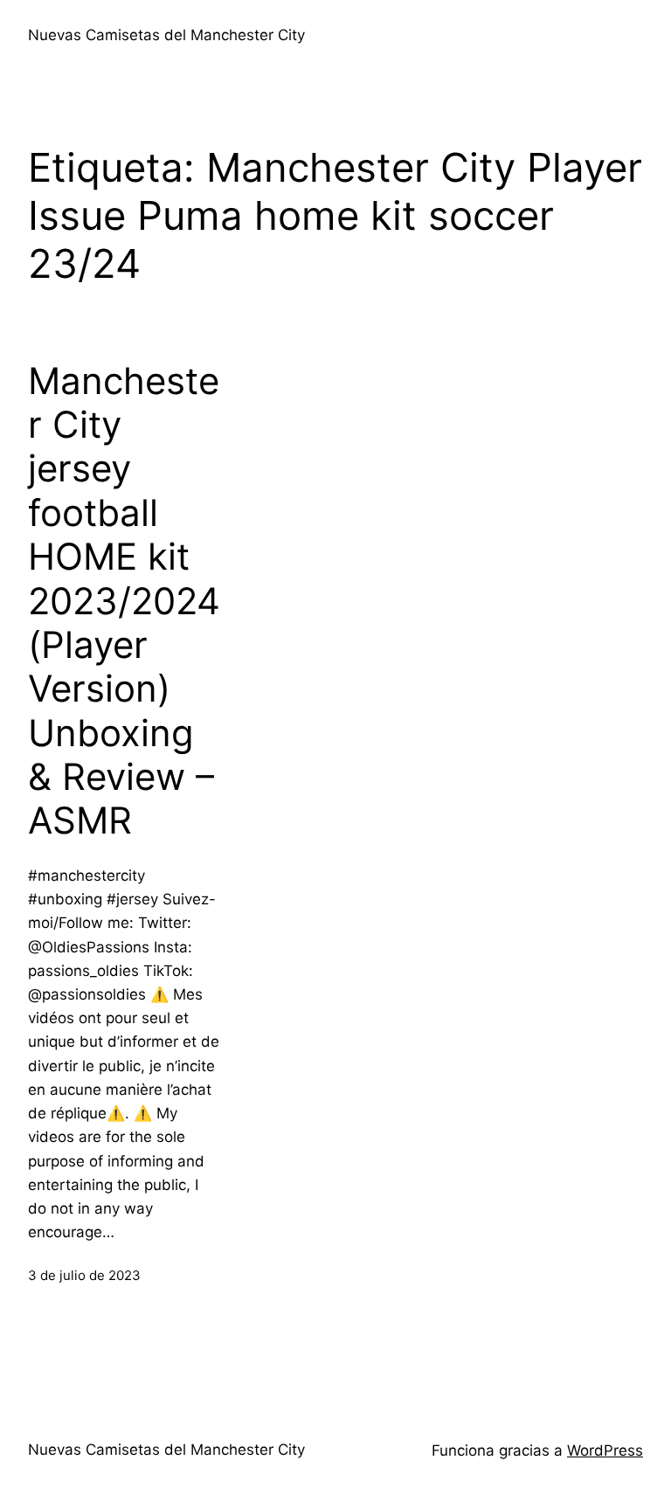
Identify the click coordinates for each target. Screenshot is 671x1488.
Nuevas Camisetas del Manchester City (166, 35)
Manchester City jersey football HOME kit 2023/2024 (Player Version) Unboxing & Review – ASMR (124, 601)
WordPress (605, 1450)
